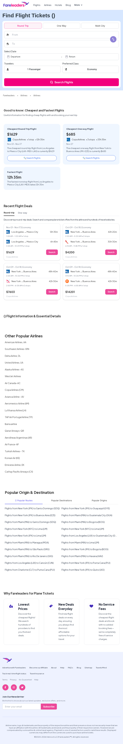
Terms (5, 679)
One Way (61, 25)
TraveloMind (101, 667)
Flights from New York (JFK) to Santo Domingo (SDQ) (32, 508)
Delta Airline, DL (13, 355)
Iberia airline (11, 424)
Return (72, 57)
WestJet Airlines (13, 376)
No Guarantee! (25, 679)
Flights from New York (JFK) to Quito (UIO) (83, 569)
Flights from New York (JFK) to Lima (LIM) (25, 535)
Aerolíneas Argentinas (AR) (18, 437)
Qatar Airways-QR (14, 430)
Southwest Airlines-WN (17, 348)
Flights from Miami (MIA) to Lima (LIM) (80, 542)
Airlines (47, 5)
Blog (68, 5)
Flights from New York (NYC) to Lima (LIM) (26, 528)
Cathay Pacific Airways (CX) (19, 471)
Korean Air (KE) (12, 458)
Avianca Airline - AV (14, 396)
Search (52, 252)
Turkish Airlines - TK (15, 451)
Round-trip (9, 212)
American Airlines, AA (15, 342)
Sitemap (88, 667)
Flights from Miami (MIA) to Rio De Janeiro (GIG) (29, 556)
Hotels (58, 5)
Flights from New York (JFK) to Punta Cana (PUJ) (86, 562)
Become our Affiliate (38, 667)
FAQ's (70, 667)
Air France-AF (12, 444)
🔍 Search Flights (32, 157)
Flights (36, 5)
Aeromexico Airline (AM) (17, 403)
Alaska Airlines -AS (14, 369)
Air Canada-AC (12, 383)
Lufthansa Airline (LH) (15, 410)
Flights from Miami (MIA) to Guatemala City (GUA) (87, 515)
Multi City (100, 25)
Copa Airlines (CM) (14, 389)
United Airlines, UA (14, 362)
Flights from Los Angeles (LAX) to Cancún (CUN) (29, 562)
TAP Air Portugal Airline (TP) (19, 417)
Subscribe (48, 706)
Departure (15, 57)
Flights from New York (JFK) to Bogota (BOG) (85, 549)
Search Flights (63, 82)
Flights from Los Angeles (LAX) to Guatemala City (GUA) (90, 535)
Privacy (13, 679)
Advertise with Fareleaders (14, 667)
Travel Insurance (37, 673)
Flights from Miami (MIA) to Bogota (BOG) (83, 521)
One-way (22, 212)
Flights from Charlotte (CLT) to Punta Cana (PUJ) (30, 569)
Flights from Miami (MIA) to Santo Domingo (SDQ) (30, 521)
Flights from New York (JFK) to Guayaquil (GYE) (86, 508)
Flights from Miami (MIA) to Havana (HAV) (82, 556)
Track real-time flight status (14, 673)
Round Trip (23, 25)
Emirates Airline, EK (14, 464)
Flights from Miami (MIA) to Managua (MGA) (27, 542)
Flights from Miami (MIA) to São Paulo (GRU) (27, 549)
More (77, 5)
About (54, 667)
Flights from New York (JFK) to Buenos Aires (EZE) (30, 515)
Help (62, 667)
